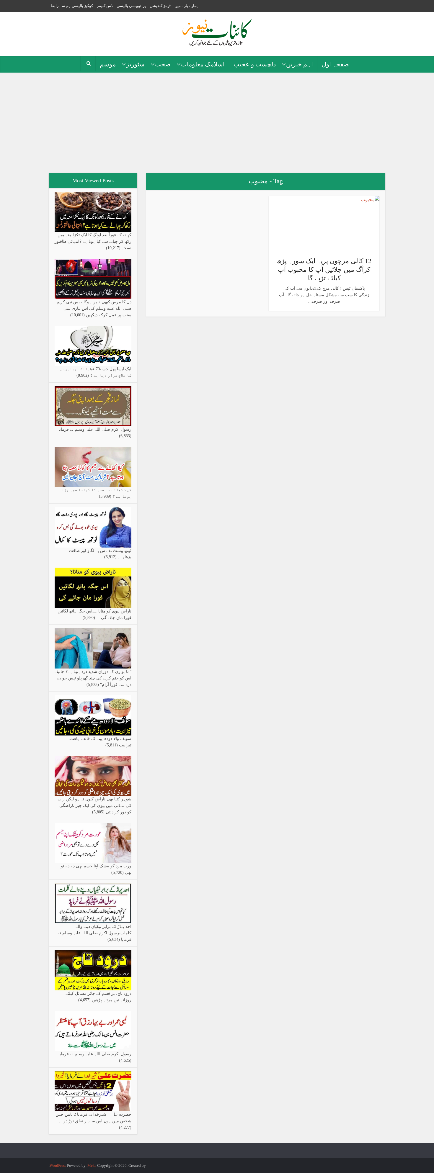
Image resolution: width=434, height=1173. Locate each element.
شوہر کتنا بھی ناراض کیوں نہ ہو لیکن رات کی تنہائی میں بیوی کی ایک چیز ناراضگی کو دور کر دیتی (94, 805)
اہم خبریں (299, 64)
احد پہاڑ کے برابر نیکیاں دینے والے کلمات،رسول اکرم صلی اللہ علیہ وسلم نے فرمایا (94, 933)
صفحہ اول (335, 64)
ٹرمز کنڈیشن (160, 6)
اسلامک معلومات (203, 64)
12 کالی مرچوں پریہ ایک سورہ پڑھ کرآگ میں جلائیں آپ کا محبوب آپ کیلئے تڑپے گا (324, 269)
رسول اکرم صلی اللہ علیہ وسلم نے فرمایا (94, 429)
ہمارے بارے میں (186, 6)
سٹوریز (135, 64)
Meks (91, 1165)
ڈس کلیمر (105, 6)
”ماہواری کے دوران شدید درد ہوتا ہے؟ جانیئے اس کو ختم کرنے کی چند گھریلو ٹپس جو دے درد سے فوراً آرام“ (93, 678)
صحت (163, 64)
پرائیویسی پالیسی (131, 6)
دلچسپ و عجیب (255, 64)
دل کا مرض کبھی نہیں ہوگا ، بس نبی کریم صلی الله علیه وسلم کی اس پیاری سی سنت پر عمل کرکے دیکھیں (94, 308)
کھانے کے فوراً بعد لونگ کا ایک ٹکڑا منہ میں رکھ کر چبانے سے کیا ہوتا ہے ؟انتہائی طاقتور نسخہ (93, 241)
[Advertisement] (217, 122)
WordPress (58, 1165)
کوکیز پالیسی (82, 6)
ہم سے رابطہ (60, 6)
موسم (108, 64)
